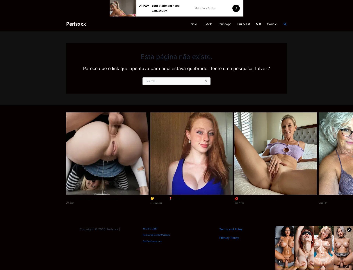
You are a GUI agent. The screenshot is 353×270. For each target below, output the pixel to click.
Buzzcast (243, 24)
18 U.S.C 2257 (150, 228)
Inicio (193, 24)
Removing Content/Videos (156, 234)
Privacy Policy (229, 238)
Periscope (224, 24)
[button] (285, 24)
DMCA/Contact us (152, 241)
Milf (258, 24)
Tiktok (207, 24)
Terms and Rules (230, 229)
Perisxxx (76, 24)
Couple (272, 24)
